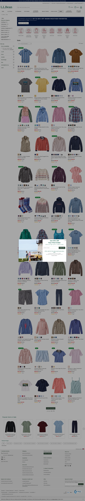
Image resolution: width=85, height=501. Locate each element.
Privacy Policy (54, 255)
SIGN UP (62, 247)
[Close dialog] (65, 240)
